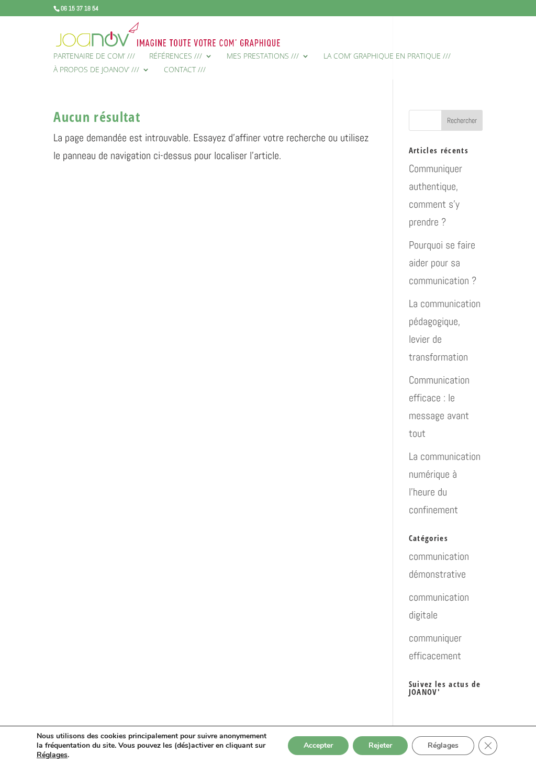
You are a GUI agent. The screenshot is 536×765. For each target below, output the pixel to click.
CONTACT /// (185, 70)
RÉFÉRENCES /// (175, 56)
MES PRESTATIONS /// (263, 56)
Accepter (318, 745)
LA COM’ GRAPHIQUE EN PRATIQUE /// (387, 56)
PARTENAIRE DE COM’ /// (94, 56)
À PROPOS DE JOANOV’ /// (96, 70)
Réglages (52, 755)
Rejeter (380, 745)
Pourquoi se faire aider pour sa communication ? (442, 262)
